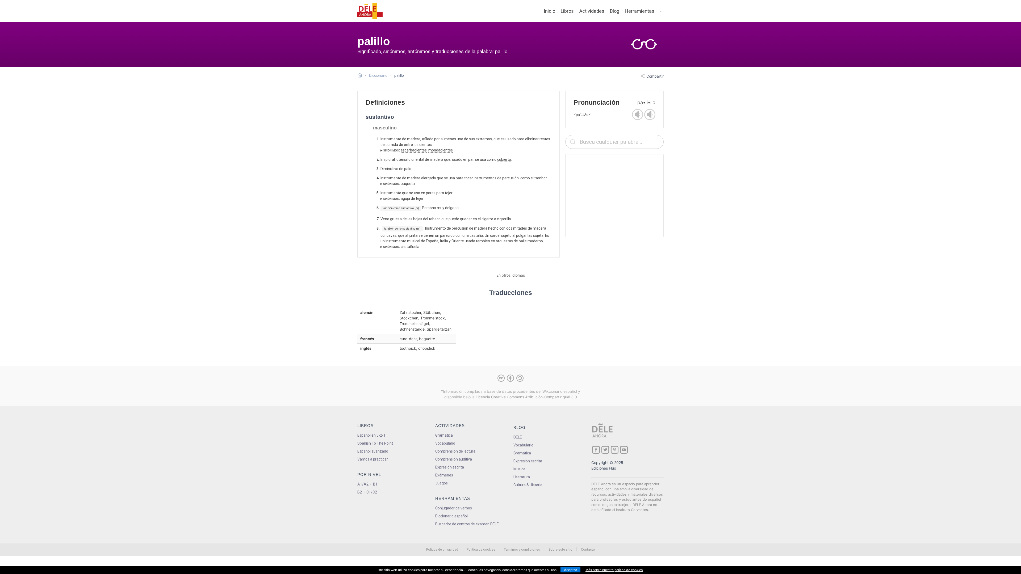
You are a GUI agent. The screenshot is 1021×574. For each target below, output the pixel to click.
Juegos (441, 483)
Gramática (444, 435)
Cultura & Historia (527, 485)
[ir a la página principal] (370, 11)
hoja (416, 219)
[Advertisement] (614, 195)
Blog (614, 11)
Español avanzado (372, 451)
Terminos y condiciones (522, 549)
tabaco (435, 219)
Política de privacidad (442, 549)
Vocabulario (445, 443)
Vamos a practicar (372, 459)
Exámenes (444, 475)
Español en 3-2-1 (371, 435)
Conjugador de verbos (453, 508)
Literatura (521, 477)
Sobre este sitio (560, 549)
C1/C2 (371, 492)
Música (519, 469)
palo (407, 169)
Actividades (591, 11)
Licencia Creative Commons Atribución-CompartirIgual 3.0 (526, 397)
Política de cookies (481, 549)
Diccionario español (451, 516)
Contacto (588, 549)
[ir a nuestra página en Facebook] (596, 449)
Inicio (549, 11)
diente (424, 144)
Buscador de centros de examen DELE (467, 524)
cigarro (487, 219)
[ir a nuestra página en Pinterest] (614, 449)
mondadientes (440, 150)
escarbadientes (414, 150)
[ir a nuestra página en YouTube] (624, 449)
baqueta (408, 184)
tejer (448, 193)
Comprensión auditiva (453, 459)
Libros (567, 11)
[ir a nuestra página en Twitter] (605, 449)
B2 (359, 492)
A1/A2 (363, 484)
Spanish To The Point (375, 443)
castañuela (410, 246)
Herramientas (639, 11)
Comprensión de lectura (455, 451)
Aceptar (570, 570)
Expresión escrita (449, 467)
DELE (517, 437)
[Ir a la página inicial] (361, 76)
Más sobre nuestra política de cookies (614, 570)
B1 (375, 484)
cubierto (504, 159)
